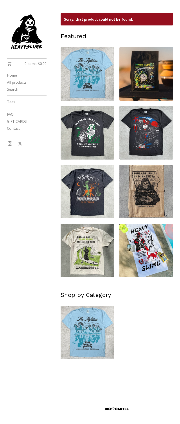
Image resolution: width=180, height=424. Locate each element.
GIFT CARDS (17, 121)
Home (12, 75)
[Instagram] (10, 143)
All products (17, 82)
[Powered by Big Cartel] (117, 409)
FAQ (10, 114)
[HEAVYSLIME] (27, 32)
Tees (11, 101)
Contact (13, 128)
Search (12, 89)
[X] (20, 143)
